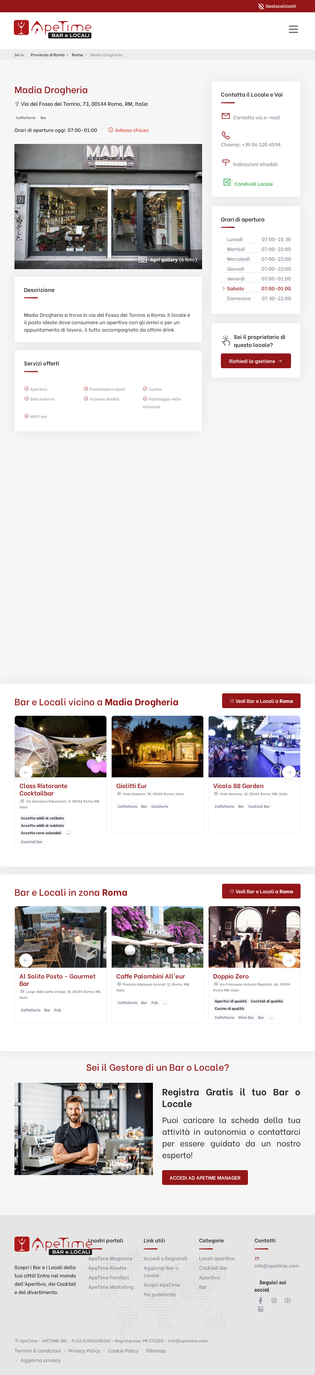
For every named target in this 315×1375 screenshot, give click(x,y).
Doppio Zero (134, 975)
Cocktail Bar (213, 1267)
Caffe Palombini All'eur (53, 975)
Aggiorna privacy (41, 1359)
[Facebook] (260, 1300)
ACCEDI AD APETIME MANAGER (205, 1177)
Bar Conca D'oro (237, 785)
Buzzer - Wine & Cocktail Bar (249, 979)
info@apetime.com (276, 1265)
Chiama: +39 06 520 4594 (251, 144)
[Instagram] (274, 1300)
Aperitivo (209, 1277)
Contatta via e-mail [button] (256, 117)
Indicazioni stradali (255, 163)
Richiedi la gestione (252, 360)
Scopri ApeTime (162, 1284)
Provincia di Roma (48, 54)
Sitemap (156, 1350)
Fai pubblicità (160, 1293)
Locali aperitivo (217, 1257)
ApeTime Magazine (110, 1257)
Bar (203, 1286)
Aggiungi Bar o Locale (161, 1271)
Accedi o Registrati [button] (165, 1257)
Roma (77, 54)
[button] (26, 772)
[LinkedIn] (260, 1309)
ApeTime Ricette (107, 1267)
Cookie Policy (123, 1350)
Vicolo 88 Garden (141, 785)
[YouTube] (287, 1300)
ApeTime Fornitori (108, 1277)
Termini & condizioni (37, 1350)
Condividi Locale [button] (253, 183)
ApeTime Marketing (111, 1286)
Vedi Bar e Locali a (264, 700)
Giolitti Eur (34, 785)
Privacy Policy (84, 1350)
